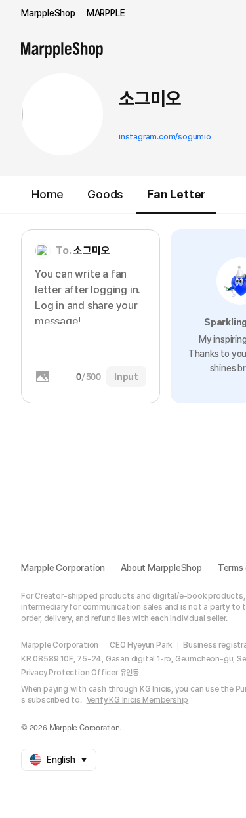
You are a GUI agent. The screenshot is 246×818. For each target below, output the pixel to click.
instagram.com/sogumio (165, 136)
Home (47, 194)
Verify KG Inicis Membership (138, 700)
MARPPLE (106, 13)
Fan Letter (176, 194)
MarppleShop (48, 13)
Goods (105, 194)
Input (126, 376)
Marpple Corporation (63, 568)
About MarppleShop (161, 568)
